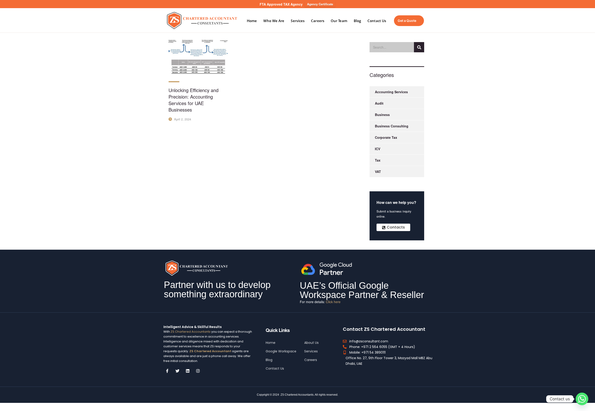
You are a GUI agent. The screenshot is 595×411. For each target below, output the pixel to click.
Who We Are (273, 20)
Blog (357, 20)
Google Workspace (281, 351)
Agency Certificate (320, 4)
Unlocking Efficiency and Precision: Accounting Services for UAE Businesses (193, 100)
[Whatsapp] (582, 399)
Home (252, 20)
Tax (377, 160)
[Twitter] (178, 371)
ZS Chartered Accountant (210, 351)
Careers (317, 20)
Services (297, 20)
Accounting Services (391, 91)
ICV (377, 148)
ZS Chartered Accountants (191, 331)
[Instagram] (198, 371)
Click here (333, 301)
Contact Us (376, 20)
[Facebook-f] (167, 371)
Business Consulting (391, 126)
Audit (379, 103)
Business (382, 114)
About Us (311, 342)
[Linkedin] (188, 371)
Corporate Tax (386, 137)
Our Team (339, 20)
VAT (378, 171)
